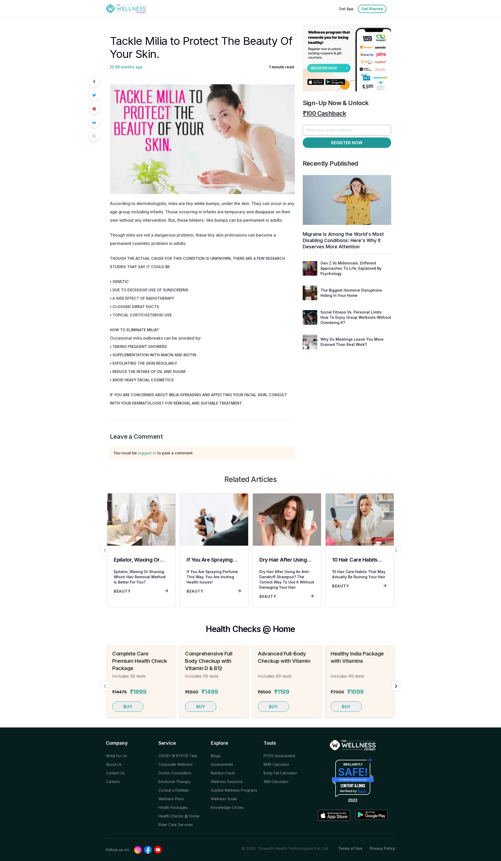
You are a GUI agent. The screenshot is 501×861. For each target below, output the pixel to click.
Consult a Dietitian (173, 790)
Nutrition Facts (223, 773)
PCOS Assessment (279, 756)
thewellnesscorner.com (352, 779)
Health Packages (173, 807)
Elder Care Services (175, 824)
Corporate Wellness (175, 764)
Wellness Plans (171, 799)
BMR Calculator (277, 764)
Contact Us (115, 773)
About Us (114, 764)
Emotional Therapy (174, 781)
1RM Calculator (276, 781)
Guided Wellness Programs (234, 790)
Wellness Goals (224, 799)
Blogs (215, 756)
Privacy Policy (382, 848)
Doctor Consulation (174, 773)
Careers (113, 781)
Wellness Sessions (227, 781)
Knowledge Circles (227, 807)
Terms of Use (350, 848)
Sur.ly (361, 791)
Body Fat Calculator (280, 773)
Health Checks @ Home (178, 816)
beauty (122, 591)
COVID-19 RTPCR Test (177, 756)
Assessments (222, 764)
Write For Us (116, 756)
